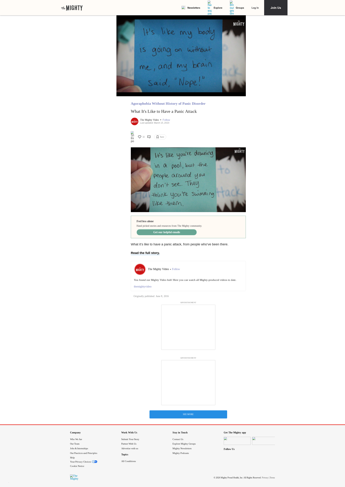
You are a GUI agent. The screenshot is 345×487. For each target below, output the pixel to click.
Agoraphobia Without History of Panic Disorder (168, 103)
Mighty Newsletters (182, 448)
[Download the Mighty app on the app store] (237, 441)
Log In (255, 7)
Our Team (74, 443)
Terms (272, 477)
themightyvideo (142, 286)
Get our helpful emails (166, 232)
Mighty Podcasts (180, 453)
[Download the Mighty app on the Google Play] (265, 441)
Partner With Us (128, 443)
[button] (166, 119)
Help (72, 457)
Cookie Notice (77, 466)
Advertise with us (129, 448)
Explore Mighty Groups (184, 443)
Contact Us (177, 439)
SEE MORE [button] (188, 414)
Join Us (276, 8)
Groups (240, 7)
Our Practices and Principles (83, 453)
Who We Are (76, 439)
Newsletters (193, 7)
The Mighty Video (150, 120)
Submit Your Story (130, 439)
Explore (218, 7)
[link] (72, 8)
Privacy (265, 477)
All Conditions (128, 461)
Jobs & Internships (79, 448)
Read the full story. (145, 253)
